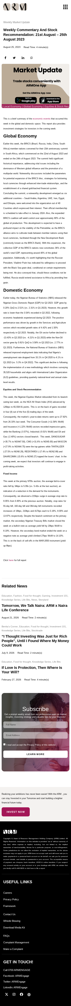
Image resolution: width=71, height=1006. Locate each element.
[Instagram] (14, 994)
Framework (9, 906)
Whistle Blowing (11, 920)
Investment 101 (60, 595)
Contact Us (9, 914)
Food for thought (32, 595)
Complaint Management (16, 942)
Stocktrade (37, 630)
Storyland (43, 599)
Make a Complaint (13, 949)
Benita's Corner (10, 626)
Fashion (17, 595)
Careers (7, 892)
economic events (41, 118)
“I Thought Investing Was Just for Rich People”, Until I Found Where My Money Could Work (35, 640)
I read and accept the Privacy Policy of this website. (31, 745)
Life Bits (26, 599)
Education (7, 595)
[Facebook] (21, 994)
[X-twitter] (6, 994)
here (11, 560)
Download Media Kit (14, 927)
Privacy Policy (11, 899)
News (34, 599)
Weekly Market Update (16, 22)
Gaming (46, 595)
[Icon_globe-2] (29, 994)
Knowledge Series (11, 599)
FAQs (6, 935)
